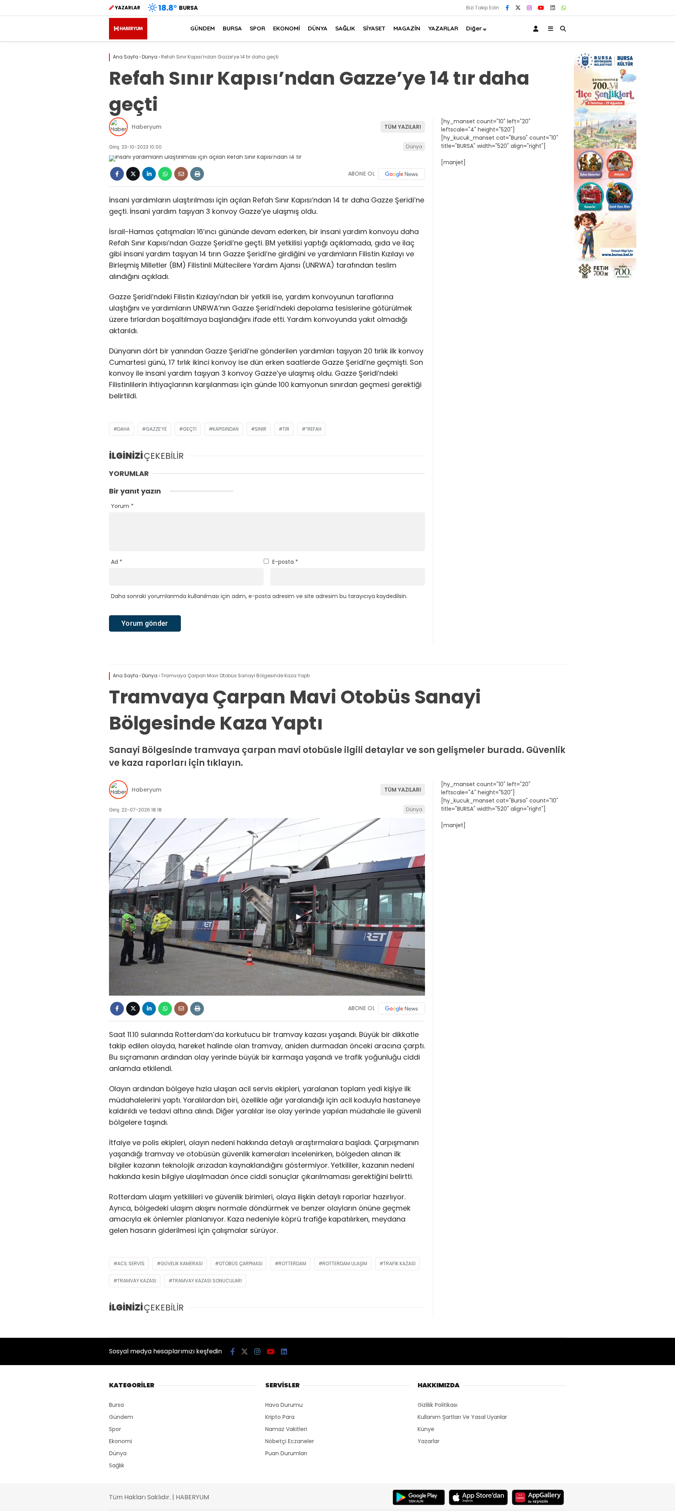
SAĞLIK (345, 28)
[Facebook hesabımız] (507, 8)
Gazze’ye (156, 429)
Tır (285, 429)
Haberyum (146, 127)
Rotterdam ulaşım (344, 1263)
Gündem (121, 1417)
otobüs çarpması (240, 1263)
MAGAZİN (406, 28)
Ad (116, 562)
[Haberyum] (128, 37)
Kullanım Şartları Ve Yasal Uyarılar (462, 1417)
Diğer (474, 28)
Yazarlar (428, 1441)
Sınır (260, 429)
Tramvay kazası (136, 1280)
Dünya (414, 146)
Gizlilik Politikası (437, 1405)
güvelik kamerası (182, 1263)
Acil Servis (131, 1263)
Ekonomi (120, 1441)
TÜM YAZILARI (402, 127)
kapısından (225, 429)
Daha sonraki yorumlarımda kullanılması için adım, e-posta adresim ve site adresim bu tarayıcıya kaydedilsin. (259, 596)
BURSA (232, 28)
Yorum (122, 506)
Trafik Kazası (399, 1263)
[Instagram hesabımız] (529, 8)
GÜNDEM (202, 28)
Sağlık (116, 1465)
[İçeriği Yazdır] (197, 174)
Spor (115, 1429)
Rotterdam (292, 1263)
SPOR (257, 28)
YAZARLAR (443, 28)
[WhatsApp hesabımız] (563, 8)
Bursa (116, 1405)
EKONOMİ (286, 28)
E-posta (285, 562)
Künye (426, 1429)
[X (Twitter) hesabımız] (518, 8)
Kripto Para (280, 1417)
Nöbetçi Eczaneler (289, 1441)
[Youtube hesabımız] (541, 8)
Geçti (189, 429)
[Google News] (401, 174)
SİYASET (374, 28)
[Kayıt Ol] (537, 28)
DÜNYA (317, 28)
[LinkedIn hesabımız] (552, 8)
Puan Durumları (286, 1453)
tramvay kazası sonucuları (207, 1280)
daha (123, 429)
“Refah (313, 429)
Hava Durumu (284, 1405)
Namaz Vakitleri (286, 1429)
